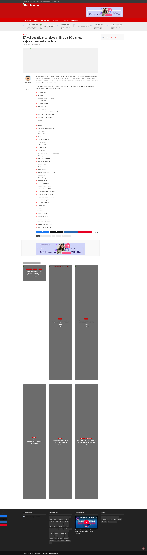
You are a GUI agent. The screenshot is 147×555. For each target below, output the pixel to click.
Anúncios (68, 516)
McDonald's (57, 535)
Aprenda (55, 20)
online (63, 235)
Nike (56, 538)
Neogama (51, 538)
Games (25, 34)
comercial (66, 521)
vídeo (51, 542)
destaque (66, 526)
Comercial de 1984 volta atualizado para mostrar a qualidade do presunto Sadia (117, 26)
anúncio (56, 516)
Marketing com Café (117, 519)
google (51, 531)
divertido (61, 528)
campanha (66, 519)
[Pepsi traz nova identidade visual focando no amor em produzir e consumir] (41, 26)
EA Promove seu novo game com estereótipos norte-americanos (86, 441)
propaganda (60, 538)
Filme (70, 528)
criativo (51, 526)
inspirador (56, 533)
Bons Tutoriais (104, 519)
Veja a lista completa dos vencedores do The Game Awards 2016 (34, 441)
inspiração (62, 533)
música (62, 535)
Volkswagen (68, 540)
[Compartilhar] (3, 516)
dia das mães (52, 528)
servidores (68, 235)
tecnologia (62, 540)
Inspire (36, 20)
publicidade (66, 538)
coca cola (61, 521)
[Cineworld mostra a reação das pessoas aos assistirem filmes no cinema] (58, 26)
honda (55, 531)
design (55, 526)
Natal (66, 535)
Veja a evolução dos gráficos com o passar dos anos (61, 441)
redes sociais (52, 540)
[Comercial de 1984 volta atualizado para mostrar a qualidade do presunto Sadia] (108, 26)
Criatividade (29, 269)
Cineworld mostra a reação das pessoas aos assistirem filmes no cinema (66, 26)
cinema (57, 521)
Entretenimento (45, 20)
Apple (51, 519)
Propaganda (27, 20)
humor (59, 531)
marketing (51, 535)
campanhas (52, 521)
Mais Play (110, 519)
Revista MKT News (105, 516)
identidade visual (65, 531)
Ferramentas (64, 20)
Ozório (109, 521)
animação (51, 516)
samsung (57, 540)
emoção (66, 528)
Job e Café (114, 521)
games (54, 235)
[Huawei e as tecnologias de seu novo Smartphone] (75, 25)
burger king (61, 519)
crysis (42, 235)
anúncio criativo (62, 516)
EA (50, 235)
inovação (51, 533)
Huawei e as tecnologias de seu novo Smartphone (83, 25)
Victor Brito (28, 82)
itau (66, 533)
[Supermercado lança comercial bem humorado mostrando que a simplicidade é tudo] (92, 26)
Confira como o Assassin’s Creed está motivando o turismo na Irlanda (60, 322)
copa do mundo (59, 524)
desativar (46, 235)
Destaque (35, 269)
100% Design (104, 521)
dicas (57, 528)
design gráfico (60, 526)
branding (55, 519)
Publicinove (74, 20)
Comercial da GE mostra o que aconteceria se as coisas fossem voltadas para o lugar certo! (32, 26)
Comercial (83, 438)
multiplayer (59, 235)
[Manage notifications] (143, 548)
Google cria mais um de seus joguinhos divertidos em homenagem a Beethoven (34, 273)
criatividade (66, 524)
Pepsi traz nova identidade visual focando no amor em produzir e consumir (49, 26)
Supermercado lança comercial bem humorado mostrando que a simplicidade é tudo (100, 26)
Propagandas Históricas (114, 516)
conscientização (52, 524)
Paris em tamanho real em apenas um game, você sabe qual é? (86, 322)
